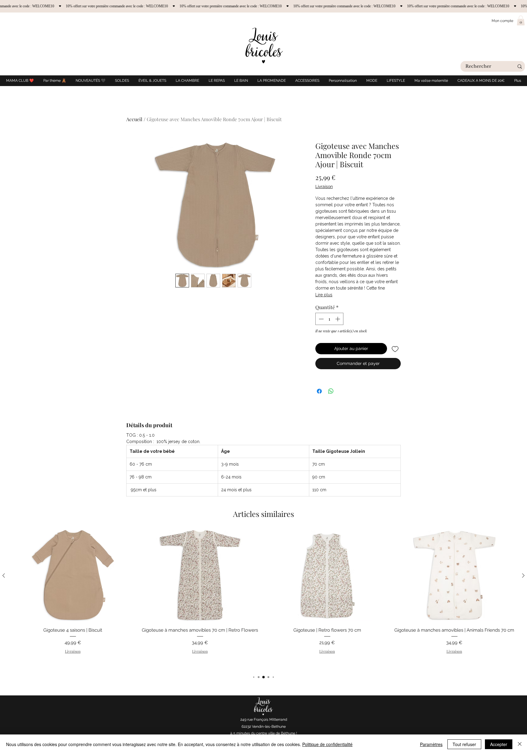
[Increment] (338, 319)
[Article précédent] (3, 575)
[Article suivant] (523, 575)
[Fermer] (519, 744)
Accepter (498, 744)
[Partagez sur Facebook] (319, 391)
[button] (521, 20)
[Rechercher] (519, 66)
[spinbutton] (329, 319)
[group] (263, 599)
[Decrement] (320, 319)
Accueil (134, 119)
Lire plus (323, 294)
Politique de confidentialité (327, 744)
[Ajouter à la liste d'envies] (395, 348)
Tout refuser (464, 744)
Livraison (324, 186)
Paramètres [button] (431, 744)
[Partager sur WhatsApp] (331, 391)
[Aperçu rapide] (72, 575)
